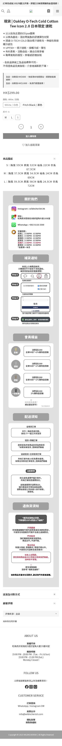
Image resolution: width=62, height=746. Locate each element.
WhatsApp (23, 705)
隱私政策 (31, 719)
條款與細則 (31, 722)
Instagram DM (37, 705)
